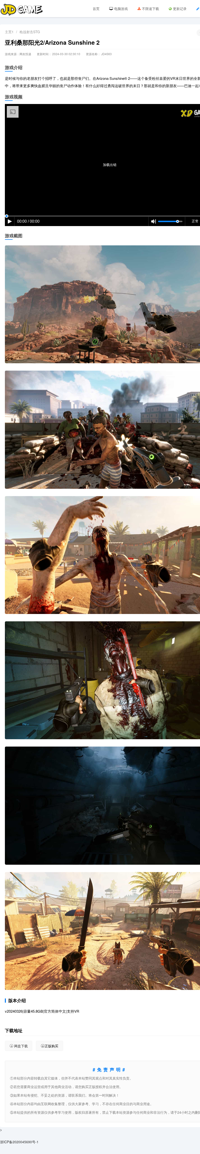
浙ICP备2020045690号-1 (19, 1141)
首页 (96, 8)
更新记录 (180, 8)
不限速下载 (150, 8)
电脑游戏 (121, 8)
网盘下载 (21, 1045)
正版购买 (51, 1045)
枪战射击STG (30, 31)
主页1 (9, 31)
